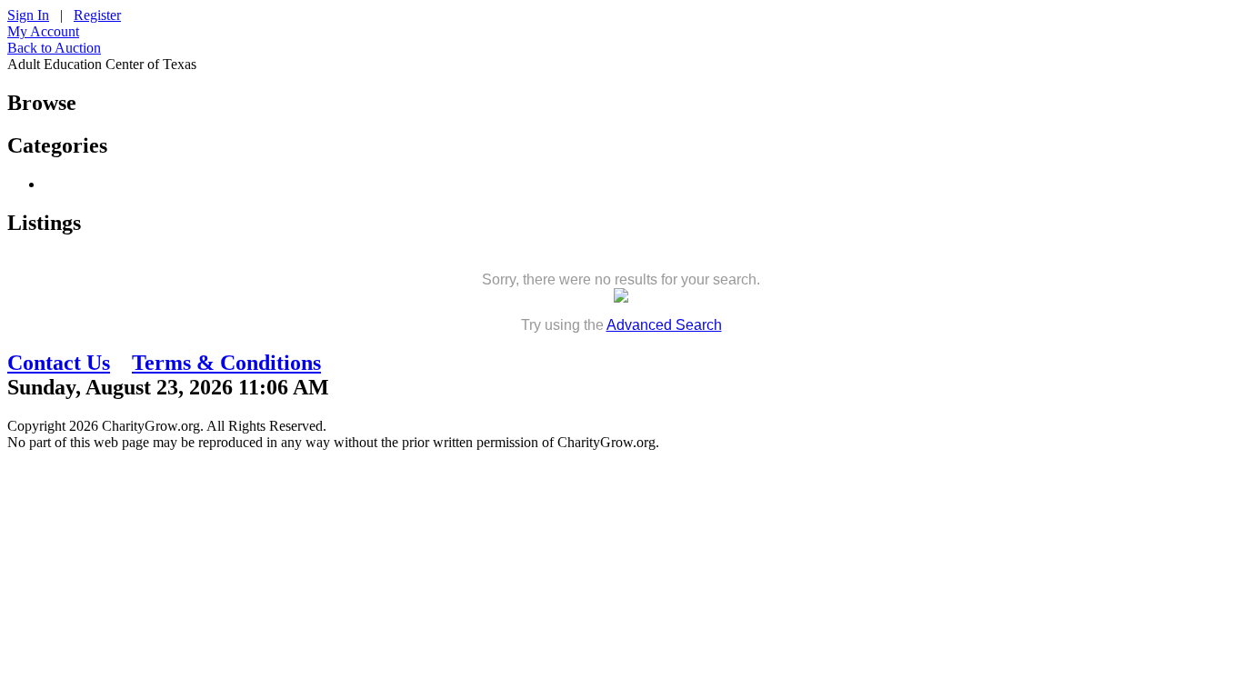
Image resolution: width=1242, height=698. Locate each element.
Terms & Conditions (226, 362)
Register (97, 15)
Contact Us (58, 362)
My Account (43, 31)
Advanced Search (664, 325)
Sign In (28, 15)
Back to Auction (54, 47)
